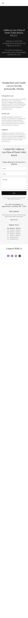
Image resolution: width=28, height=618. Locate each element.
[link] (8, 256)
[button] (4, 3)
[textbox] (14, 168)
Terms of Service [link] (15, 199)
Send (14, 193)
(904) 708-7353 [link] (14, 220)
